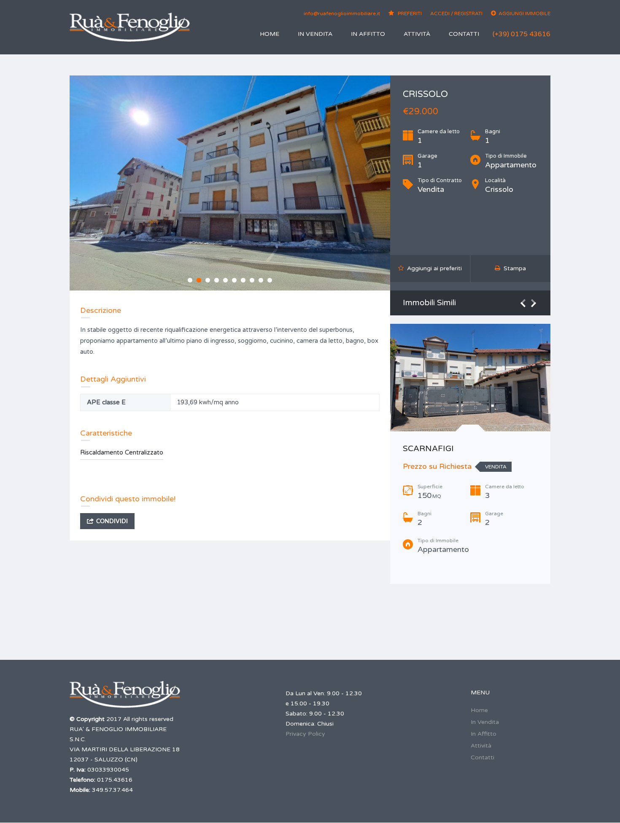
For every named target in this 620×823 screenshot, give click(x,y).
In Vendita (315, 34)
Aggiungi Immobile (524, 13)
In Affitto (368, 34)
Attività (417, 34)
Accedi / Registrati (456, 13)
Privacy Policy (305, 733)
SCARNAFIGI (428, 448)
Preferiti (409, 13)
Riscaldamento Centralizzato (121, 452)
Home (269, 34)
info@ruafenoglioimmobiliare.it (342, 13)
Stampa (513, 268)
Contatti (464, 34)
